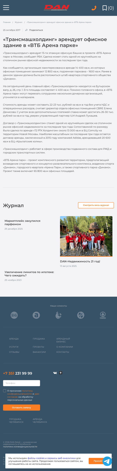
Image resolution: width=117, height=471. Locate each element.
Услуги (13, 346)
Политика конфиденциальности (20, 447)
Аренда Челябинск (40, 420)
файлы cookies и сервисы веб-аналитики (52, 458)
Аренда (14, 338)
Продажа (39, 338)
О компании (64, 346)
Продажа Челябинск (16, 420)
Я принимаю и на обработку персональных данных (23, 395)
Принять (99, 461)
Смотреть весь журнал (96, 205)
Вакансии (39, 352)
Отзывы (14, 352)
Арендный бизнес (63, 340)
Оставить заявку (21, 407)
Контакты (62, 352)
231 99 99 (17, 373)
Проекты (38, 346)
